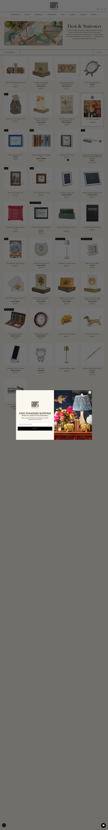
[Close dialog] (89, 392)
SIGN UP (35, 428)
